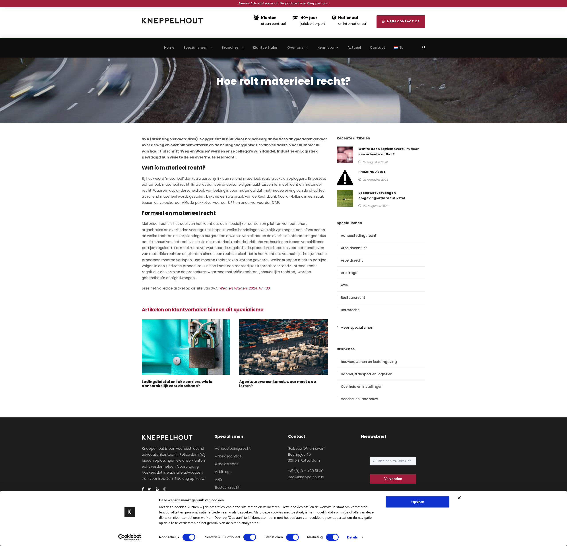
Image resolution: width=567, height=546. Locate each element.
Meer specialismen (356, 327)
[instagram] (164, 489)
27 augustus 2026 (375, 162)
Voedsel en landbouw (359, 399)
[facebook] (143, 489)
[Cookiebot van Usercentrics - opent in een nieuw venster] (129, 537)
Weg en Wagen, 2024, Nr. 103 (244, 288)
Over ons (295, 47)
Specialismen (195, 47)
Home (169, 47)
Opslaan (417, 502)
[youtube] (157, 489)
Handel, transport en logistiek (366, 374)
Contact (377, 47)
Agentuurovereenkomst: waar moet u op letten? (277, 383)
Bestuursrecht (353, 297)
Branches (230, 47)
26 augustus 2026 (375, 179)
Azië (344, 285)
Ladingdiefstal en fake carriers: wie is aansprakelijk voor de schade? (177, 383)
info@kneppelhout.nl (306, 477)
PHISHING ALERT (372, 172)
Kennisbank (328, 47)
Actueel (354, 47)
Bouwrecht (350, 310)
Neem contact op (403, 21)
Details (352, 537)
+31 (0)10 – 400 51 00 (305, 470)
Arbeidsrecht (352, 260)
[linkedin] (149, 489)
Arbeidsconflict (354, 248)
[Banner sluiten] (459, 497)
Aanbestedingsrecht (359, 235)
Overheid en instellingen (362, 386)
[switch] (249, 537)
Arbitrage (349, 272)
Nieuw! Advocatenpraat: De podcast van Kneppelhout (283, 3)
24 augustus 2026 (375, 206)
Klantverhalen (266, 47)
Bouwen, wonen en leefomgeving (369, 361)
